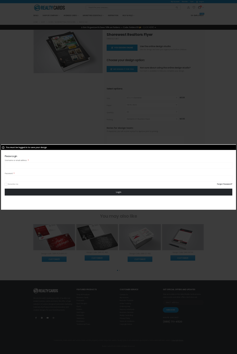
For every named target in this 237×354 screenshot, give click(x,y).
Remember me (13, 184)
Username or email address (20, 160)
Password (13, 173)
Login (118, 192)
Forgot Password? (224, 184)
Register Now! (118, 202)
